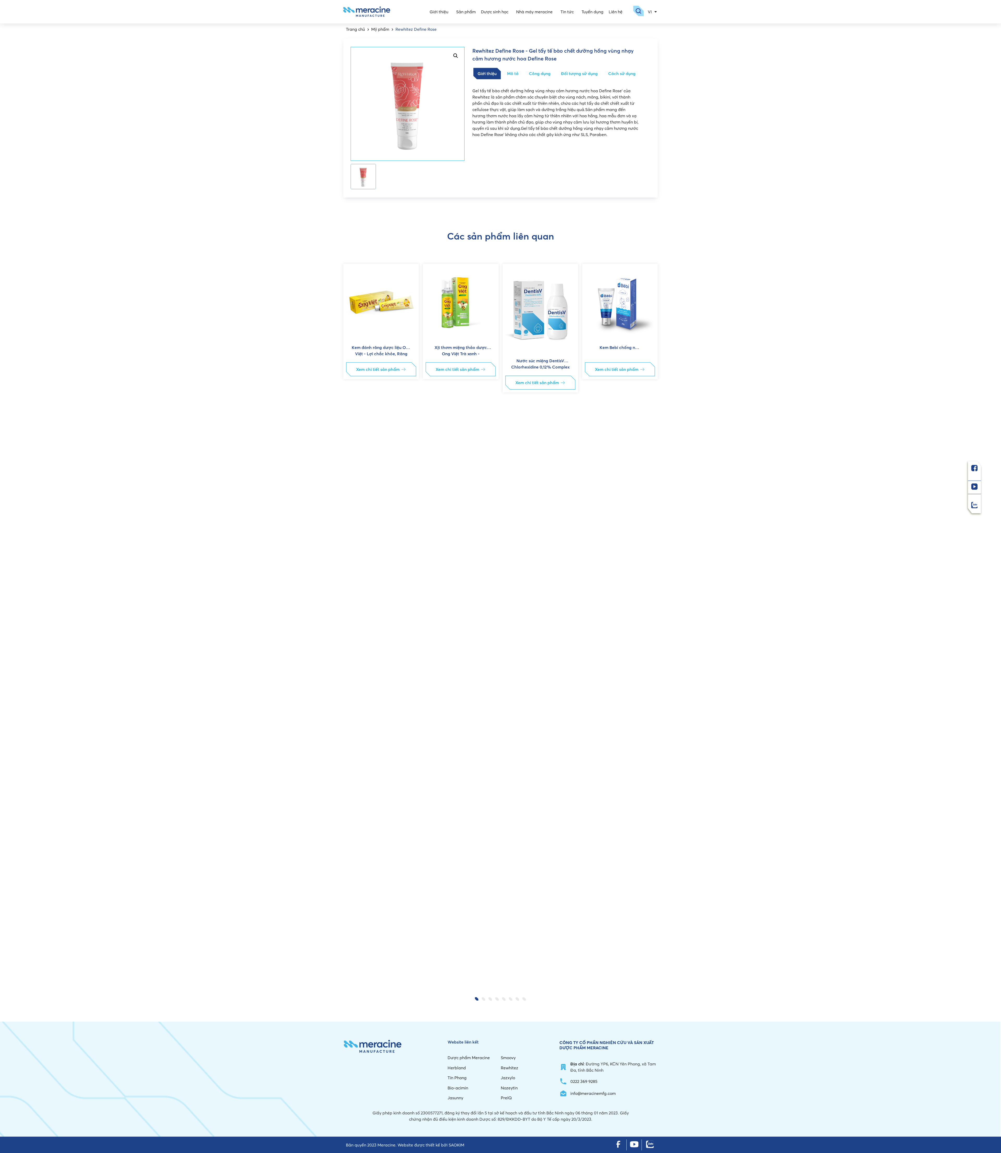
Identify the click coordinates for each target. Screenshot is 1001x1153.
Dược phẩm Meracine (469, 1057)
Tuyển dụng (592, 11)
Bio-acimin (458, 1087)
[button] (351, 625)
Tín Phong (457, 1077)
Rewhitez (509, 1067)
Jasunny (455, 1097)
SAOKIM (456, 1145)
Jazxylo (508, 1077)
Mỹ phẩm (380, 29)
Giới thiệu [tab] (487, 73)
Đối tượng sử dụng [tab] (579, 73)
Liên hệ (615, 11)
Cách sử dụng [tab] (622, 73)
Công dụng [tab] (540, 73)
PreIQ (506, 1097)
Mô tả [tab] (512, 73)
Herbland (457, 1067)
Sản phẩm (466, 11)
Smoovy (508, 1057)
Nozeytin (509, 1087)
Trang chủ (355, 29)
